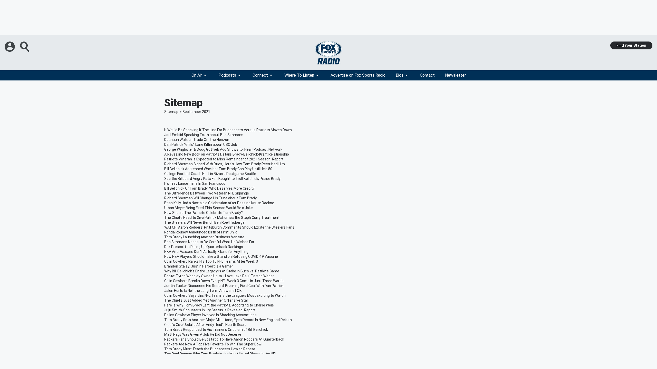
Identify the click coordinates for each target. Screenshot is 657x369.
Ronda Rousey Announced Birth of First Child (200, 232)
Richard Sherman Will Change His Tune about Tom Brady (210, 198)
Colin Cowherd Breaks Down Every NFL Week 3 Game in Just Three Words (224, 281)
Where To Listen (299, 75)
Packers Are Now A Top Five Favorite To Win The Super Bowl (213, 344)
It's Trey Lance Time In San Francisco (194, 183)
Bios (399, 75)
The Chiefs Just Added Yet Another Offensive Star (206, 300)
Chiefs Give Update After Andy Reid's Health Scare (205, 325)
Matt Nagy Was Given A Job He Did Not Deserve (202, 334)
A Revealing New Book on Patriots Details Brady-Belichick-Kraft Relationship (226, 154)
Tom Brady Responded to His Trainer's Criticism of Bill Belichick (216, 329)
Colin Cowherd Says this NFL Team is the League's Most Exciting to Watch (225, 295)
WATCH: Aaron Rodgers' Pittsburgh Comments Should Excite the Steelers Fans (229, 227)
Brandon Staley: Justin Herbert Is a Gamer (198, 266)
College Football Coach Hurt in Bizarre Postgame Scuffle (210, 174)
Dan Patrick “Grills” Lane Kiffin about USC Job (200, 144)
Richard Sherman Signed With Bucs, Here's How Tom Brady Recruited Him (224, 164)
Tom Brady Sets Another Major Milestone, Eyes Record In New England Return (228, 320)
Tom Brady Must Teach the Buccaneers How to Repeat (209, 349)
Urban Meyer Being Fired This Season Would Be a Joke (208, 208)
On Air (196, 75)
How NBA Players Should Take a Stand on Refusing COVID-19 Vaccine (221, 256)
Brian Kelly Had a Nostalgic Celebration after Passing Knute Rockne (219, 203)
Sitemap (171, 112)
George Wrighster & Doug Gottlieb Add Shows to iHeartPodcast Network (223, 149)
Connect (260, 75)
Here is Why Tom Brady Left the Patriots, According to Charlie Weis (219, 305)
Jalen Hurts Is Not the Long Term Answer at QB (203, 291)
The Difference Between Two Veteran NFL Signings (206, 193)
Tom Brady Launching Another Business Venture (204, 237)
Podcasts (227, 75)
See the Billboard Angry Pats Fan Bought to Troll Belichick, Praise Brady (222, 179)
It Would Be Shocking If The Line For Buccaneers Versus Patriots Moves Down (228, 130)
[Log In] (10, 47)
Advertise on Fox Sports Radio (358, 75)
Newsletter (455, 75)
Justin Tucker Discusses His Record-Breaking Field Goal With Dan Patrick (224, 286)
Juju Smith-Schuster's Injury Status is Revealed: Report (209, 310)
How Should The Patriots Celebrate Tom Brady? (203, 213)
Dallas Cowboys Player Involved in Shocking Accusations (210, 315)
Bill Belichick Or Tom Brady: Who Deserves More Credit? (209, 188)
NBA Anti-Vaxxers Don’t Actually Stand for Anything (206, 252)
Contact (427, 75)
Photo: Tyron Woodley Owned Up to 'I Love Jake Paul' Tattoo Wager (219, 276)
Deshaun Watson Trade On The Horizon (196, 140)
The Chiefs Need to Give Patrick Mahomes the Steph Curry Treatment (221, 218)
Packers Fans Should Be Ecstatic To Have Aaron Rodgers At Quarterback (224, 339)
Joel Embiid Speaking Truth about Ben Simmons (203, 135)
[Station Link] (328, 53)
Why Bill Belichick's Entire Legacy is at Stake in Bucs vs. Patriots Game (221, 271)
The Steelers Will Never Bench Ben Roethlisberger (205, 222)
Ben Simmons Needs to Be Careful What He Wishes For (209, 242)
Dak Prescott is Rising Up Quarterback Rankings (203, 247)
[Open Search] (25, 47)
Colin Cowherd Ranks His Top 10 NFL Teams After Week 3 (211, 261)
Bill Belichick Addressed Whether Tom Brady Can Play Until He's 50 (218, 169)
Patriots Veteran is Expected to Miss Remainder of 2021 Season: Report (223, 159)
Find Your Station (631, 45)
